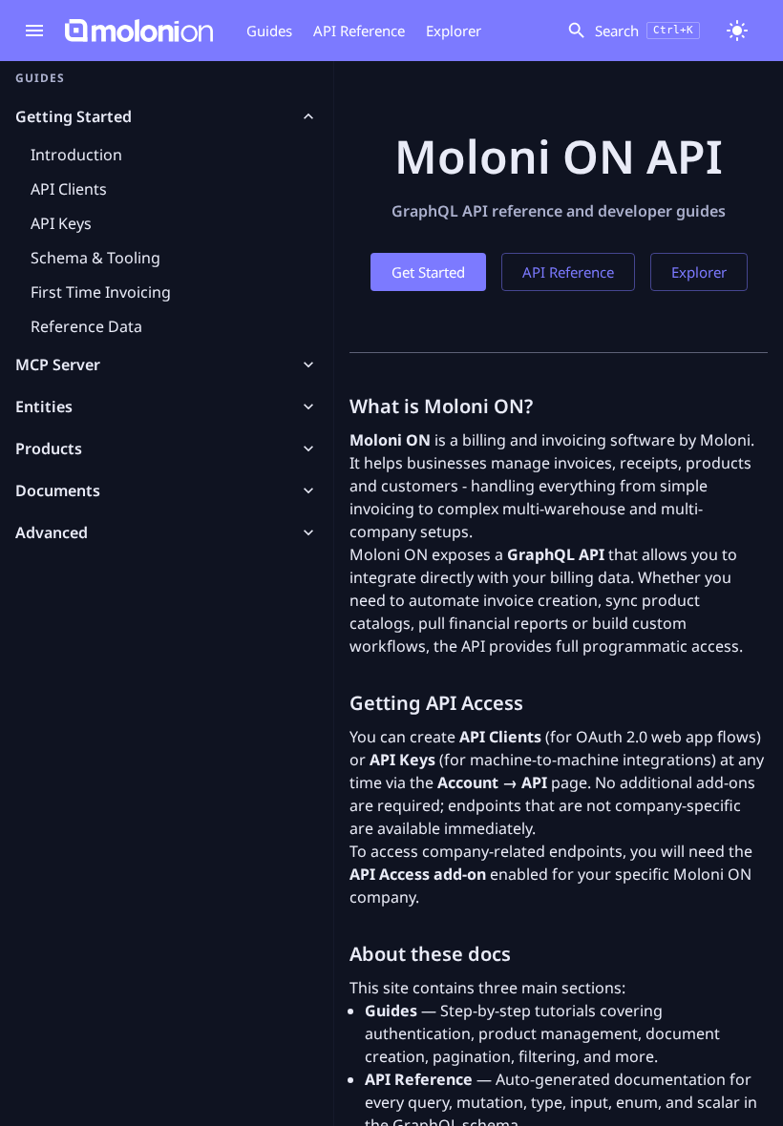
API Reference (359, 30)
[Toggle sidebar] (34, 30)
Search (644, 30)
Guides (269, 30)
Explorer (453, 30)
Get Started (428, 272)
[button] (166, 116)
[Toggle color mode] (737, 30)
